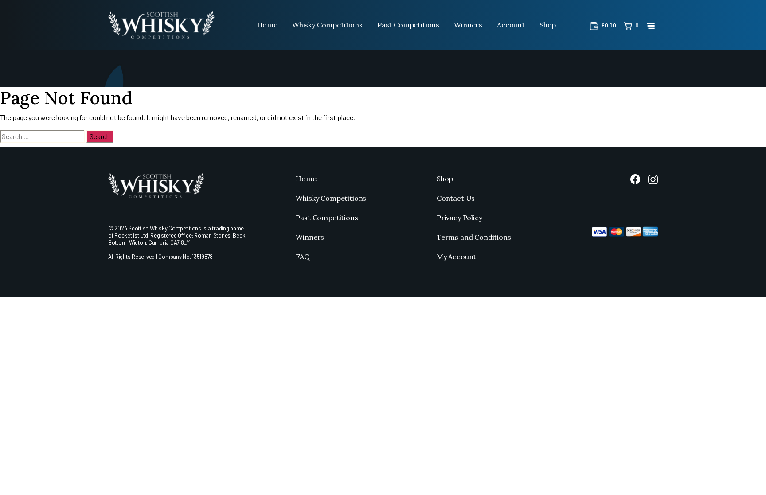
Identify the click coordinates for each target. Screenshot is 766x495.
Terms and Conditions (474, 237)
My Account (456, 256)
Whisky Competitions (327, 24)
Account (511, 24)
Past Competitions (408, 24)
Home (267, 24)
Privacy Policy (459, 217)
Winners (468, 24)
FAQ (303, 256)
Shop (547, 24)
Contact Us (456, 198)
